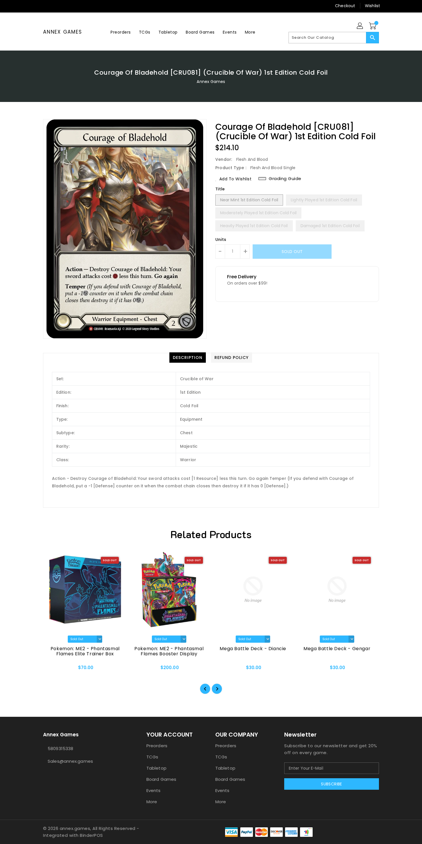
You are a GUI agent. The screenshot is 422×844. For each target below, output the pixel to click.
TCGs (152, 757)
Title (220, 189)
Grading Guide (285, 178)
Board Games (161, 779)
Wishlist (372, 6)
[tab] (187, 357)
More (151, 802)
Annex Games (62, 32)
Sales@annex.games (70, 761)
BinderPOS (91, 835)
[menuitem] (120, 32)
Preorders (156, 746)
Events (153, 790)
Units (221, 239)
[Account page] (360, 26)
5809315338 (60, 748)
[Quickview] (52, 669)
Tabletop (156, 768)
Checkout (345, 6)
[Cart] (373, 26)
